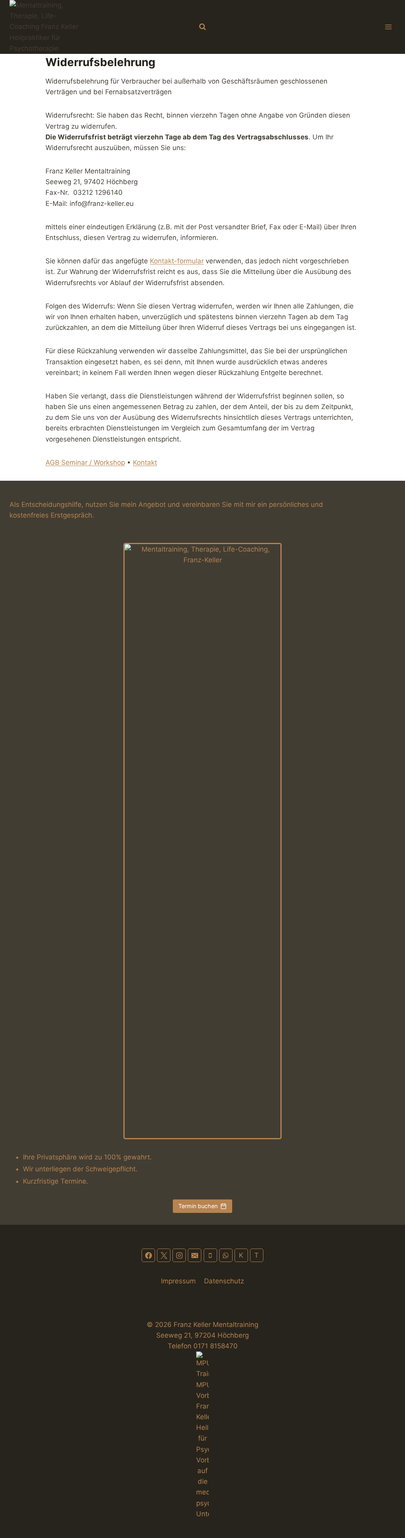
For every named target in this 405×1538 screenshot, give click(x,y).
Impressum (178, 1281)
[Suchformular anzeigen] (202, 27)
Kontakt (145, 462)
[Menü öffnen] (388, 27)
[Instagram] (179, 1255)
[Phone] (210, 1255)
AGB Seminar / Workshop (85, 462)
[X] (163, 1255)
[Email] (194, 1255)
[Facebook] (148, 1255)
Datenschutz (224, 1281)
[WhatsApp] (226, 1255)
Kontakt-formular (177, 261)
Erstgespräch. (72, 515)
